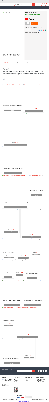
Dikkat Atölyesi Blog (28, 386)
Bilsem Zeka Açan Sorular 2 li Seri (8, 272)
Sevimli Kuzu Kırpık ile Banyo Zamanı (8, 320)
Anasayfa (15, 379)
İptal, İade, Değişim (40, 382)
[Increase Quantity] (29, 23)
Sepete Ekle (12, 110)
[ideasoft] (19, 401)
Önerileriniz (29, 62)
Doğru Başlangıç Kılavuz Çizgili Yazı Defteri (36, 190)
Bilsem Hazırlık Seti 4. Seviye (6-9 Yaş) (29, 352)
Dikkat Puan (16, 381)
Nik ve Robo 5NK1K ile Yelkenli (36, 249)
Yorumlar (12, 62)
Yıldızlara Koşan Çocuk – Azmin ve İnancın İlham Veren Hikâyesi (33, 106)
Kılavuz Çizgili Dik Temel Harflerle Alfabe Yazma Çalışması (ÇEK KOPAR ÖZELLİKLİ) (15, 202)
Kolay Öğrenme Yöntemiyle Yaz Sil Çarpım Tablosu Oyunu (11, 358)
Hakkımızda (16, 380)
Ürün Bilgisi (5, 62)
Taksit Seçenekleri (20, 62)
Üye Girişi (27, 380)
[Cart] (45, 4)
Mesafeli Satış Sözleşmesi (41, 379)
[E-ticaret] (24, 401)
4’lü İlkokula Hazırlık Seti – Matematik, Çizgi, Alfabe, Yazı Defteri (12, 168)
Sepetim (27, 382)
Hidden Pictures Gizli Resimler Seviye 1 (9, 252)
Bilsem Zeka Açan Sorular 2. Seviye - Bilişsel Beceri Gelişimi (12, 300)
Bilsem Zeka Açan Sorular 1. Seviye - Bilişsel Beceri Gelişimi (33, 300)
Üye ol (26, 379)
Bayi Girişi (15, 382)
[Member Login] (42, 4)
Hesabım (27, 381)
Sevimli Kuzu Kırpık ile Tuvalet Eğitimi (32, 273)
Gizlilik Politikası (39, 380)
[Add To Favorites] (34, 16)
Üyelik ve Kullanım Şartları (41, 381)
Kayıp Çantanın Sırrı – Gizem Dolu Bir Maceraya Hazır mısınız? (12, 105)
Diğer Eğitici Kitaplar (10, 54)
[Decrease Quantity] (26, 23)
